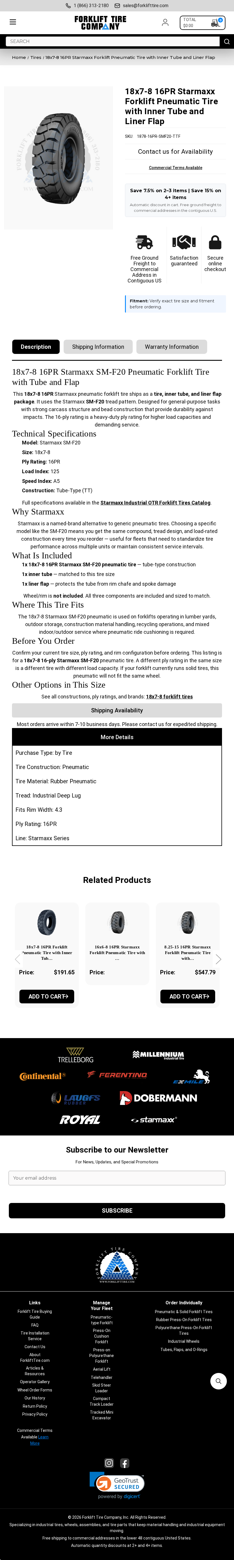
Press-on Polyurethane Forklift (101, 1356)
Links (35, 1302)
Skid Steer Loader (101, 1388)
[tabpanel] (47, 963)
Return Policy (35, 1406)
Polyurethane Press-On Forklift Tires (184, 1330)
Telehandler (101, 1377)
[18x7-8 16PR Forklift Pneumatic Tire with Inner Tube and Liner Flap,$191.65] (47, 922)
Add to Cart (47, 996)
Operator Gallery (35, 1381)
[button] (117, 1485)
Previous (17, 958)
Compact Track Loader (102, 1401)
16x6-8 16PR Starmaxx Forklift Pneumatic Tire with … (117, 953)
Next (218, 958)
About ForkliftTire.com (35, 1357)
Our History (35, 1398)
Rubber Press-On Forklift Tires (184, 1319)
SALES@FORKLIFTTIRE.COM (145, 5)
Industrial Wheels (183, 1341)
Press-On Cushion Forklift (101, 1336)
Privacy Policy (34, 1414)
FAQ (35, 1325)
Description (36, 346)
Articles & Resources (35, 1371)
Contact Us (35, 1346)
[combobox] (113, 41)
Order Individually (184, 1302)
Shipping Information (98, 346)
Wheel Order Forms (34, 1390)
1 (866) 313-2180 (91, 5)
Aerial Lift (101, 1369)
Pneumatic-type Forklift (102, 1320)
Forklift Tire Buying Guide (35, 1314)
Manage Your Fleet (102, 1305)
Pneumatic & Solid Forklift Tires (184, 1311)
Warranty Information (172, 346)
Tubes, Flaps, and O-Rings (183, 1349)
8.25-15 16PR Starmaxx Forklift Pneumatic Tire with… (187, 953)
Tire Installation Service (35, 1336)
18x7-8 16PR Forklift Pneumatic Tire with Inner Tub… (46, 953)
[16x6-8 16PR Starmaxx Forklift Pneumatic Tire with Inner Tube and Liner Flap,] (117, 922)
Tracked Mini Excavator (101, 1415)
